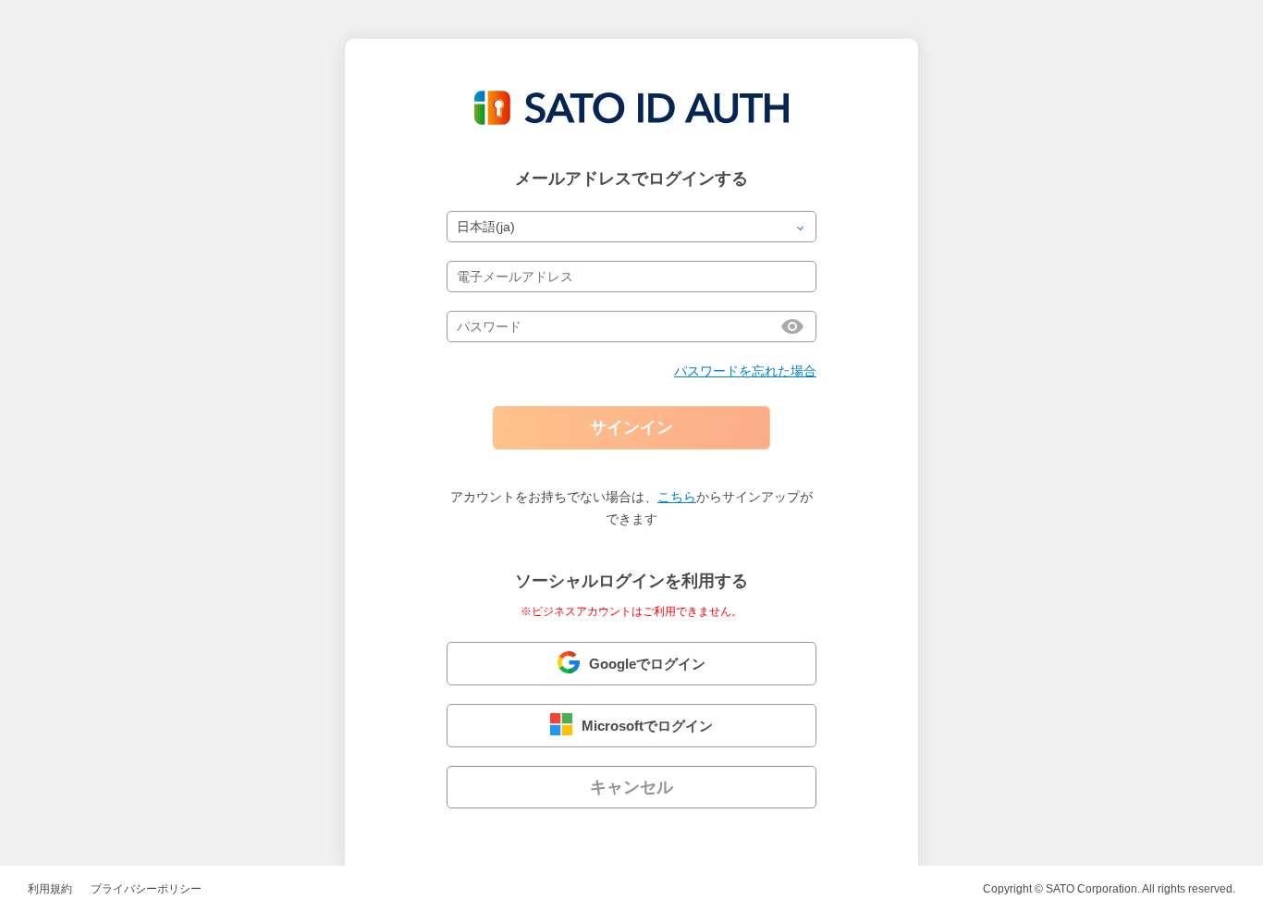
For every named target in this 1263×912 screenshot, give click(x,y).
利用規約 (50, 888)
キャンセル (631, 787)
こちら (676, 496)
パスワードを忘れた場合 (745, 371)
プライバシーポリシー (146, 888)
